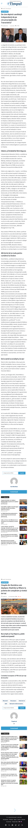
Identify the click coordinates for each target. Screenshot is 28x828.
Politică (11, 819)
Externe (23, 819)
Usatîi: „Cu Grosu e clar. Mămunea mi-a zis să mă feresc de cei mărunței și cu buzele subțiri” (9, 521)
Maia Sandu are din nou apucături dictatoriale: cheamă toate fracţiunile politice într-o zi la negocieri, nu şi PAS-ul (9, 542)
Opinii (15, 819)
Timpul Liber (15, 821)
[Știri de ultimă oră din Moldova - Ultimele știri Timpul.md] (14, 3)
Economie (8, 821)
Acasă (3, 8)
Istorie (19, 819)
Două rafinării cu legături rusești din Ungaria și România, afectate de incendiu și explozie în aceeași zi (9, 508)
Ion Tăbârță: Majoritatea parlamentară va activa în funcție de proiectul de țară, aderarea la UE (9, 515)
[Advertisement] (14, 561)
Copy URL (22, 473)
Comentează (14, 492)
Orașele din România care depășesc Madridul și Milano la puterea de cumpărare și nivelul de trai (9, 502)
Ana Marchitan (5, 25)
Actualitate (8, 8)
